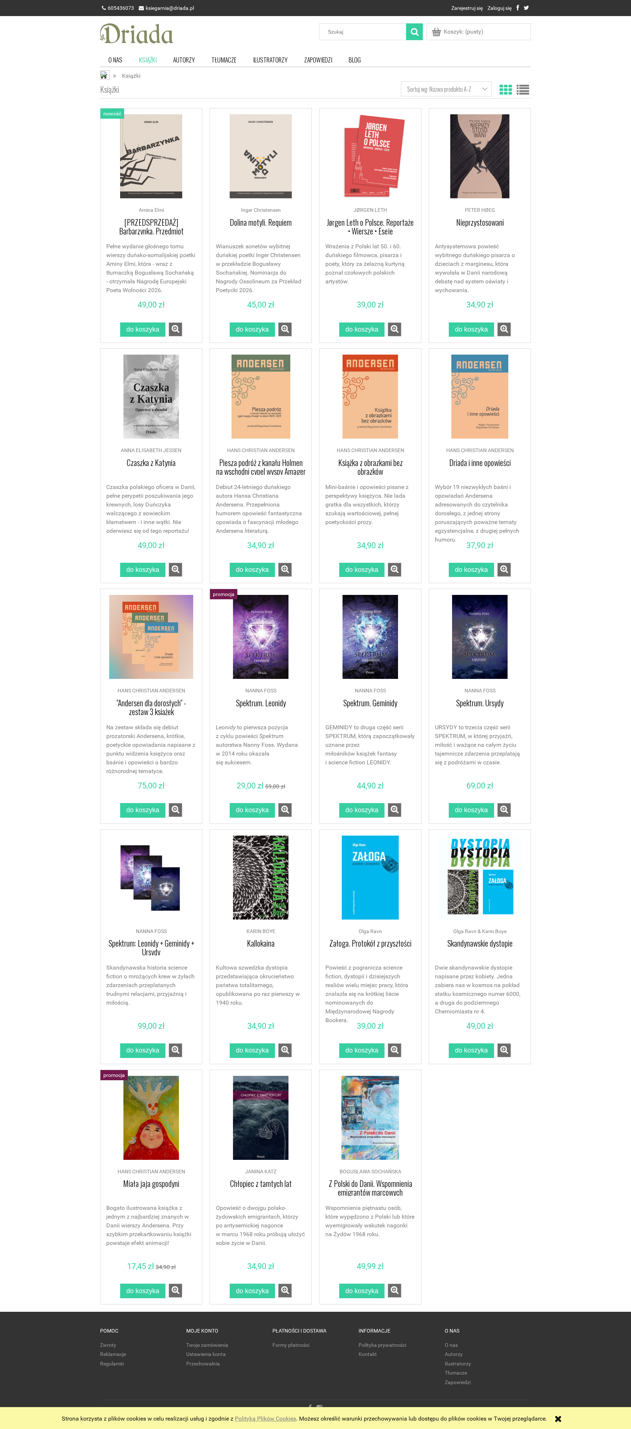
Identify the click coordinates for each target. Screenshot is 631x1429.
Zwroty (108, 1345)
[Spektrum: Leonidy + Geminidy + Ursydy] (151, 881)
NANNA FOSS (260, 691)
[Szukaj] (414, 31)
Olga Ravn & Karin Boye (479, 931)
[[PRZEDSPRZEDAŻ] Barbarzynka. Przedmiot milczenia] (151, 160)
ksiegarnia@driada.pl (170, 8)
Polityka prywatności (382, 1345)
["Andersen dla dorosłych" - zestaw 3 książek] (151, 640)
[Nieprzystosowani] (480, 160)
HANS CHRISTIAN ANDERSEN (261, 450)
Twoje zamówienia (207, 1345)
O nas (451, 1345)
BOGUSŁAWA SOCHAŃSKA (370, 1172)
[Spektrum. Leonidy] (261, 640)
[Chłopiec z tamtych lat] (261, 1121)
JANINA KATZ (260, 1172)
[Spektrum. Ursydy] (480, 640)
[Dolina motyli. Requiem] (261, 160)
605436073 (121, 8)
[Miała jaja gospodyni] (151, 1121)
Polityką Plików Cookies (265, 1418)
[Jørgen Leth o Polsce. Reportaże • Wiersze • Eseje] (370, 160)
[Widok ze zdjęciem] (506, 89)
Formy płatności (290, 1345)
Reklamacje (113, 1354)
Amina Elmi (151, 210)
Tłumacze (456, 1373)
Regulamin (112, 1364)
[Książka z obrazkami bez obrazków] (370, 400)
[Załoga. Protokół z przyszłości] (370, 881)
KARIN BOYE (260, 931)
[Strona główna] (136, 32)
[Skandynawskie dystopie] (480, 881)
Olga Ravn (370, 931)
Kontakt (368, 1354)
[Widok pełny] (523, 89)
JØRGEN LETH (370, 210)
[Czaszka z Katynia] (151, 400)
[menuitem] (115, 59)
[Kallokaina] (261, 881)
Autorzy (454, 1354)
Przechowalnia (203, 1364)
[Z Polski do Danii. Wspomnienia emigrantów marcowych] (370, 1121)
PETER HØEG (480, 210)
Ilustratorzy (458, 1364)
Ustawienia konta (206, 1354)
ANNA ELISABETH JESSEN (151, 450)
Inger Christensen (261, 210)
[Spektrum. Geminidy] (370, 640)
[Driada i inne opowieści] (480, 400)
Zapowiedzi (458, 1382)
